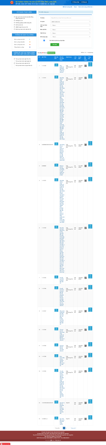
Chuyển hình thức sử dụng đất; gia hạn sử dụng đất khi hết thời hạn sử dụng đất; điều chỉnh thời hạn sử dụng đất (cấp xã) (62, 297)
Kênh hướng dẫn (68, 7)
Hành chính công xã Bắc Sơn (85, 7)
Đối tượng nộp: (44, 37)
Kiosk (75, 7)
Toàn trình (56, 402)
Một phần (56, 65)
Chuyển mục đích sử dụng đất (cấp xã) (62, 280)
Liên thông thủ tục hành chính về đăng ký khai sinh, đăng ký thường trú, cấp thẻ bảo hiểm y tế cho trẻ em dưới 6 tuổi (62, 152)
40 (29, 42)
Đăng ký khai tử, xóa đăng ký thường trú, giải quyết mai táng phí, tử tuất (62, 170)
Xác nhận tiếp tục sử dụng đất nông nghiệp (62, 421)
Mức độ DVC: (43, 29)
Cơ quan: (42, 21)
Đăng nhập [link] (76, 2)
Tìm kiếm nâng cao (44, 12)
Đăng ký (85, 2)
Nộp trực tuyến (90, 64)
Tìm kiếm (55, 44)
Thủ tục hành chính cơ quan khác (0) (24, 65)
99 (29, 47)
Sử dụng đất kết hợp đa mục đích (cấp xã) (62, 348)
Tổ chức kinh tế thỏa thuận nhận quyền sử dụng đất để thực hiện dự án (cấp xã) (62, 335)
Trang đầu (57, 428)
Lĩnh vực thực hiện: (43, 25)
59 (29, 44)
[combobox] (70, 21)
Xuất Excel (51, 53)
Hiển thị (82, 52)
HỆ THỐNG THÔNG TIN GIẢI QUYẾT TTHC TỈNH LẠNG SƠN (36, 2)
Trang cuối (73, 428)
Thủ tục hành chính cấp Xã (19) (23, 63)
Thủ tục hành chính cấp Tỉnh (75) (23, 59)
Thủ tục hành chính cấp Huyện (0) (23, 61)
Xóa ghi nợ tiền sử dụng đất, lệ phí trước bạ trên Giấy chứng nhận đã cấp (62, 408)
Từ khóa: (42, 18)
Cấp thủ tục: (43, 33)
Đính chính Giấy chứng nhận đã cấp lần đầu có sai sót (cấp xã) (62, 361)
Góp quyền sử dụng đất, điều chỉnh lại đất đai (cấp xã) (62, 69)
